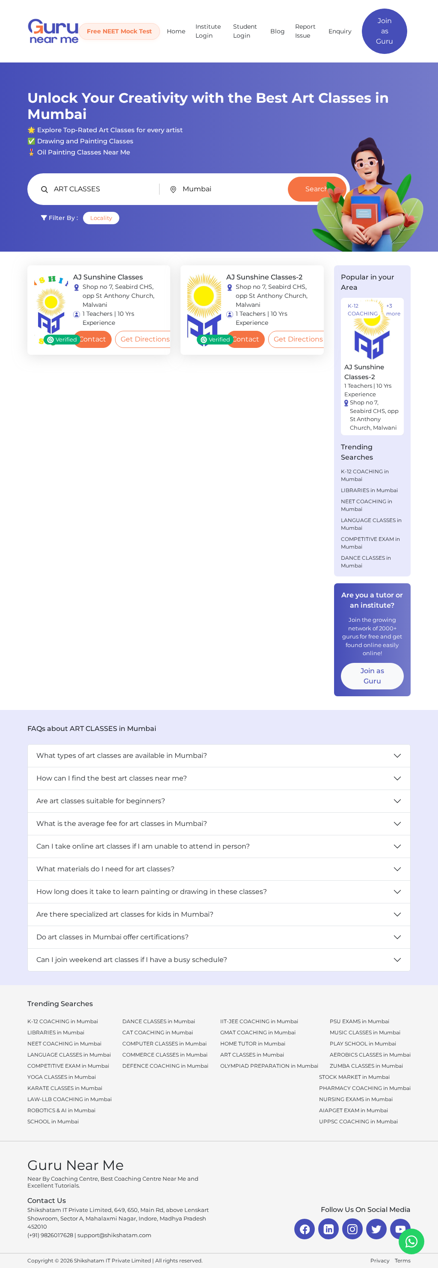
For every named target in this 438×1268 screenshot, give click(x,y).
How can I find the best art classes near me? (111, 778)
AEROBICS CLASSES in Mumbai (370, 1054)
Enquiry (340, 31)
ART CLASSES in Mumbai (252, 1054)
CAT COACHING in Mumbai (157, 1032)
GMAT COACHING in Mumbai (258, 1032)
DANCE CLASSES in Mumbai (366, 562)
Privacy (380, 1260)
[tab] (364, 423)
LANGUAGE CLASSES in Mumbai (371, 524)
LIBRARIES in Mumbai (369, 490)
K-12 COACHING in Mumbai (365, 475)
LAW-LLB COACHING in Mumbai (69, 1099)
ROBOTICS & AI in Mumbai (61, 1110)
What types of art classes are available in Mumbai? (121, 755)
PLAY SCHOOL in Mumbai (363, 1043)
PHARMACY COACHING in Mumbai (365, 1088)
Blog (277, 31)
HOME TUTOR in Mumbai (252, 1043)
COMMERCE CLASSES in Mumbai (164, 1054)
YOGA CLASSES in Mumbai (61, 1077)
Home (176, 31)
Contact (92, 339)
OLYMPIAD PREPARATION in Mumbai (269, 1066)
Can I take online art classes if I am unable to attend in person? (143, 846)
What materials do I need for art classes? (105, 869)
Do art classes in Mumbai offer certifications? (112, 937)
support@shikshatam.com (114, 1235)
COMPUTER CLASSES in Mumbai (164, 1043)
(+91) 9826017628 (50, 1235)
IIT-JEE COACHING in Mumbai (259, 1021)
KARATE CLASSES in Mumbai (64, 1088)
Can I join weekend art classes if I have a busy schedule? (131, 960)
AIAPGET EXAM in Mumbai (353, 1110)
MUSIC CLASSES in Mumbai (365, 1032)
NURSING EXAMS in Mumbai (356, 1099)
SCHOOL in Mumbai (53, 1121)
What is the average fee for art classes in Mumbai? (121, 824)
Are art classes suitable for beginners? (100, 801)
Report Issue (305, 31)
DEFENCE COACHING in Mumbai (165, 1066)
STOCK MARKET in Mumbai (354, 1077)
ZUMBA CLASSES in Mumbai (366, 1066)
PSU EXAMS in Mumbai (359, 1021)
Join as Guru (384, 31)
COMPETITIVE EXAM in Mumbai (370, 543)
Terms (403, 1260)
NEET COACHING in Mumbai (366, 505)
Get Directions (145, 339)
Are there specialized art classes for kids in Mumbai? (124, 914)
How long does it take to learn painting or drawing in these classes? (151, 892)
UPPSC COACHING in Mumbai (358, 1121)
